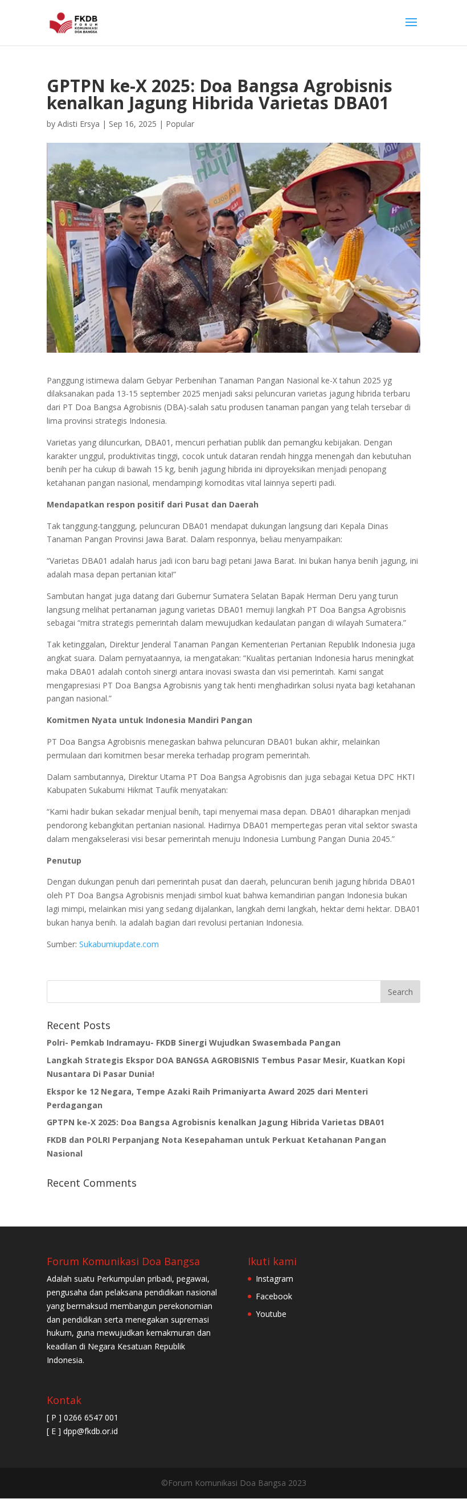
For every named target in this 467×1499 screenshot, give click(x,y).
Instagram (274, 1278)
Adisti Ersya (79, 123)
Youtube (271, 1313)
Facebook (274, 1296)
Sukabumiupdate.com (119, 944)
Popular (180, 123)
